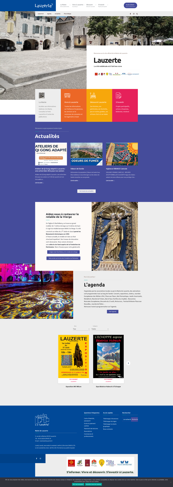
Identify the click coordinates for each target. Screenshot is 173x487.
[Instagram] (133, 13)
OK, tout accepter (78, 484)
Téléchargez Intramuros (110, 419)
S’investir (102, 5)
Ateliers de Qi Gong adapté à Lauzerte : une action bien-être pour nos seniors (50, 170)
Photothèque (67, 14)
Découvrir (90, 5)
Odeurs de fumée (77, 169)
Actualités (57, 14)
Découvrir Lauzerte (98, 102)
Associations (88, 431)
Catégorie (95, 326)
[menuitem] (65, 5)
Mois (75, 326)
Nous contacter (108, 429)
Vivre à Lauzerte (77, 5)
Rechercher (135, 419)
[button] (73, 362)
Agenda (49, 14)
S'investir (120, 102)
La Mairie (64, 5)
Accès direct (130, 5)
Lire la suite (42, 183)
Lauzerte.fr (41, 14)
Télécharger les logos (110, 421)
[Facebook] (130, 13)
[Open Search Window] (137, 13)
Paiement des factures (91, 428)
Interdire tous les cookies (93, 484)
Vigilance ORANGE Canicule (116, 169)
